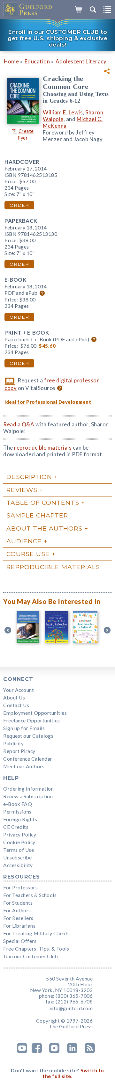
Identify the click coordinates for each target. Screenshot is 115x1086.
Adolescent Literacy (81, 61)
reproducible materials (43, 447)
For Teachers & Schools (30, 895)
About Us (14, 697)
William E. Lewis (63, 112)
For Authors (17, 910)
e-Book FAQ (17, 804)
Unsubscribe (17, 857)
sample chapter (37, 515)
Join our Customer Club (30, 956)
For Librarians (19, 926)
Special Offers (19, 941)
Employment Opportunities (35, 713)
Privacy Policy (19, 834)
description (29, 477)
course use (28, 554)
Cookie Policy (19, 842)
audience (24, 541)
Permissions (17, 811)
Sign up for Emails (24, 728)
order (19, 205)
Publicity (13, 743)
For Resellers (18, 918)
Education (37, 61)
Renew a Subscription (28, 796)
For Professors (20, 887)
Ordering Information (28, 789)
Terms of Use (18, 850)
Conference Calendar (27, 759)
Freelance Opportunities (31, 720)
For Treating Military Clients (36, 933)
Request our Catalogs (28, 736)
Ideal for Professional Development (47, 402)
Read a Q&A (18, 424)
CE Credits (15, 827)
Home (11, 61)
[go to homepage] (28, 9)
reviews (21, 490)
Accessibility (18, 865)
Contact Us (16, 705)
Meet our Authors (23, 766)
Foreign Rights (20, 819)
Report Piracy (19, 751)
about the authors (44, 528)
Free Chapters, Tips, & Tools (36, 949)
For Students (18, 903)
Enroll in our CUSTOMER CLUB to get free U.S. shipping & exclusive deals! (57, 38)
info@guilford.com (71, 1008)
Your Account (18, 690)
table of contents (42, 502)
